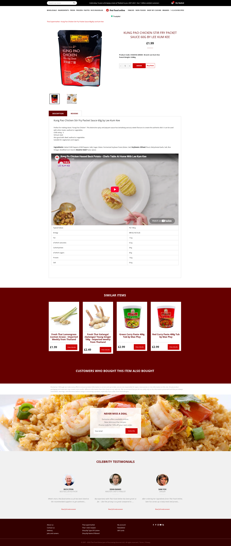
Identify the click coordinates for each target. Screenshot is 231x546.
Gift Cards (120, 530)
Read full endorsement (68, 509)
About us (50, 525)
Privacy (147, 542)
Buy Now (150, 65)
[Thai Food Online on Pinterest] (156, 525)
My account (121, 525)
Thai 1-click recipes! (89, 528)
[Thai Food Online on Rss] (163, 525)
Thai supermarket (53, 21)
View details (71, 347)
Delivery (50, 530)
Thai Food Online (96, 542)
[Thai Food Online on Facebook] (154, 525)
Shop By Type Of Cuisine (90, 530)
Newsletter (121, 528)
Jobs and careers (53, 533)
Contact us (51, 528)
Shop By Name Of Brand (90, 533)
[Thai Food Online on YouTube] (161, 525)
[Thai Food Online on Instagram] (158, 525)
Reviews (74, 113)
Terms (141, 542)
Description (58, 113)
